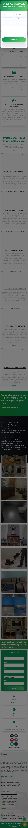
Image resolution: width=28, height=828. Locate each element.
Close (14, 45)
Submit (14, 40)
